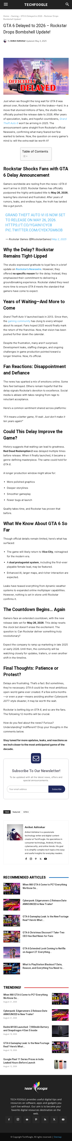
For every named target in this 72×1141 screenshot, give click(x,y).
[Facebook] (17, 49)
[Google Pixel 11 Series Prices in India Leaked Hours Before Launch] (60, 1063)
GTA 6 (25, 812)
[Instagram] (31, 858)
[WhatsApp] (40, 49)
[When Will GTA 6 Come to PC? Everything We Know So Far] (11, 889)
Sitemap (57, 1136)
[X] (25, 49)
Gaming (15, 16)
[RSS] (45, 1119)
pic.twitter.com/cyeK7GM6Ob (34, 230)
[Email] (48, 49)
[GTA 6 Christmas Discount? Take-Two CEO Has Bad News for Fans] (11, 936)
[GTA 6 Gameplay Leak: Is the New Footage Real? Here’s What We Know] (11, 920)
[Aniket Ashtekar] (5, 41)
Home (6, 16)
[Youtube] (45, 858)
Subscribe (56, 789)
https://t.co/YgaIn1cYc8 (28, 225)
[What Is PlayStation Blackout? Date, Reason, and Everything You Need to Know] (11, 968)
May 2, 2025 (59, 239)
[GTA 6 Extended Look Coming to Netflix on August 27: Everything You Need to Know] (11, 952)
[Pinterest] (32, 49)
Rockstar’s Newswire (28, 269)
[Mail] (27, 1119)
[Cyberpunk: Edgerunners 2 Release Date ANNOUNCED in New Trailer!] (11, 904)
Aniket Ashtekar (18, 41)
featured (16, 812)
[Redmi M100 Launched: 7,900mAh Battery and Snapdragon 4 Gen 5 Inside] (60, 1031)
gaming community (19, 321)
